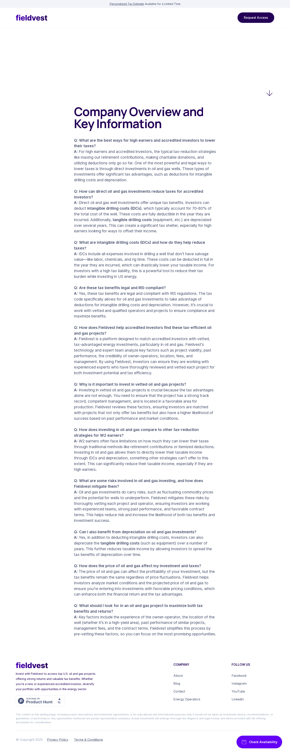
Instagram (239, 683)
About (178, 676)
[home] (31, 17)
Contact (179, 691)
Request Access (256, 18)
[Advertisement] (145, 57)
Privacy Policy (57, 740)
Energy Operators (186, 699)
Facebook (239, 676)
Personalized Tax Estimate (127, 4)
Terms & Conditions (88, 740)
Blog (176, 683)
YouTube (238, 691)
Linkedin (238, 699)
